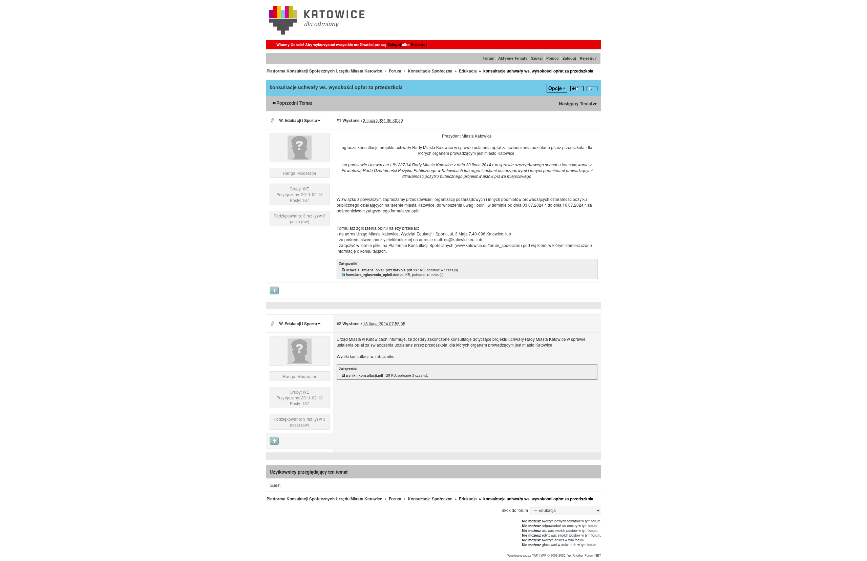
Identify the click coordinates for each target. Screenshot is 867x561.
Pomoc (552, 58)
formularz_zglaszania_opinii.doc (372, 274)
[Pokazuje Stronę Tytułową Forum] (317, 36)
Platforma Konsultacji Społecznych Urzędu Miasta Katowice (324, 71)
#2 (339, 323)
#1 (339, 120)
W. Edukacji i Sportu (298, 120)
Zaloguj (394, 44)
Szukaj (537, 58)
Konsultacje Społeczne (430, 71)
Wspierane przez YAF (522, 555)
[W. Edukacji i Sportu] (299, 158)
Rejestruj (419, 44)
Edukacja (468, 71)
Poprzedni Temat (294, 103)
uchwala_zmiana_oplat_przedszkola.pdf (379, 270)
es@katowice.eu (459, 239)
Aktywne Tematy (512, 58)
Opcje (555, 88)
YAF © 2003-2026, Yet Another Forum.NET (571, 555)
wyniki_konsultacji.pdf (364, 375)
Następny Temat (575, 103)
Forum (488, 58)
